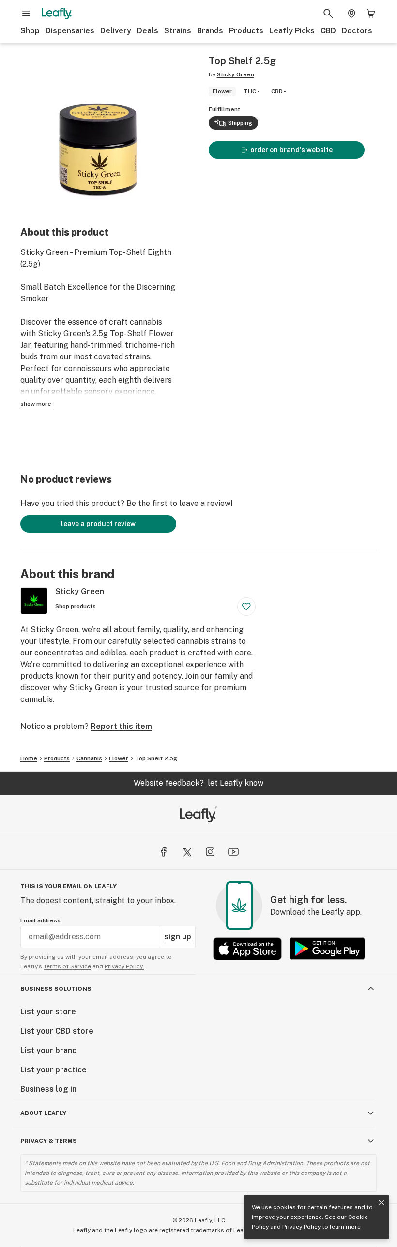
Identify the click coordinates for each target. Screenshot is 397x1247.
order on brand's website (291, 150)
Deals (147, 30)
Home (28, 758)
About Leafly (43, 1113)
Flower (118, 758)
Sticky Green (235, 74)
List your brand (48, 1050)
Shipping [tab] (240, 122)
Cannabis (89, 758)
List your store (48, 1011)
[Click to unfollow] (246, 606)
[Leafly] (57, 13)
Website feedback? (198, 782)
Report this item (121, 726)
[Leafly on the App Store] (247, 948)
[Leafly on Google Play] (327, 948)
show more (35, 404)
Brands (210, 30)
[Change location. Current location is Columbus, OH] (351, 13)
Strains (177, 30)
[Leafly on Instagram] (210, 852)
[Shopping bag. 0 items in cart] (371, 13)
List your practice (53, 1069)
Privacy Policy (301, 1226)
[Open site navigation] (26, 13)
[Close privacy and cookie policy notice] (381, 1202)
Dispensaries (70, 30)
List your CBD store (56, 1031)
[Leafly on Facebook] (163, 852)
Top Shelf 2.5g (156, 758)
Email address (40, 920)
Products (246, 30)
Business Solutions (56, 988)
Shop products (75, 606)
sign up (177, 936)
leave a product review (98, 524)
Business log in (48, 1089)
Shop (30, 30)
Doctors (357, 30)
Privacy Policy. (124, 966)
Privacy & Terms (48, 1140)
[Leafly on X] (186, 852)
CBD (328, 30)
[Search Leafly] (328, 13)
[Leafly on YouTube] (233, 852)
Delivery (115, 30)
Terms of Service (67, 966)
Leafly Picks (292, 30)
